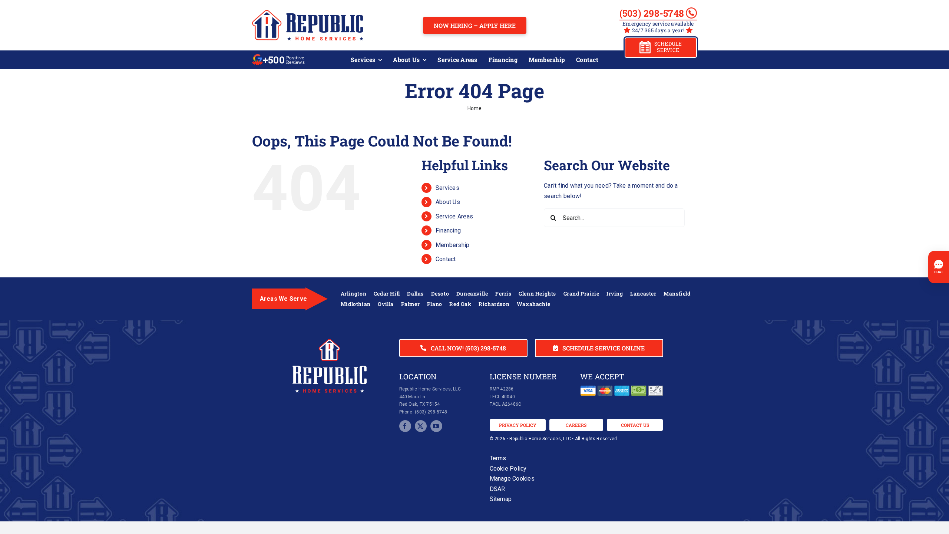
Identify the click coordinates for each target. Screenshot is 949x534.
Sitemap (501, 498)
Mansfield (677, 293)
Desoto (440, 293)
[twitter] (421, 426)
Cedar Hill (387, 293)
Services (447, 187)
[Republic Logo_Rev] (329, 341)
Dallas (415, 293)
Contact (446, 259)
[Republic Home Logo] (307, 12)
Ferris (503, 293)
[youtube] (436, 426)
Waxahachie (533, 303)
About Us (448, 201)
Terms (498, 458)
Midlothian (356, 303)
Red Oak (460, 303)
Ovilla (386, 303)
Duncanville (472, 293)
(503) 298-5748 (651, 13)
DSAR (497, 488)
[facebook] (405, 426)
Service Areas (454, 216)
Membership (452, 244)
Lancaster (643, 293)
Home (474, 108)
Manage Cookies (512, 478)
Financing (448, 230)
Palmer (410, 303)
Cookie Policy (508, 468)
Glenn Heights (537, 293)
